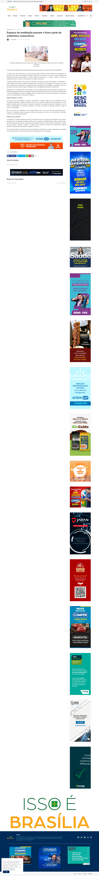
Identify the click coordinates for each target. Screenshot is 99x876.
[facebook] (78, 837)
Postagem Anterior (12, 183)
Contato (85, 873)
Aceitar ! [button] (6, 872)
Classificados (81, 16)
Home (9, 16)
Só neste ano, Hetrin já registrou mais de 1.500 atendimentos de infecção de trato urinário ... (34, 1)
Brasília (15, 16)
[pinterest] (91, 837)
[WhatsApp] (27, 156)
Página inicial (10, 29)
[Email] (32, 156)
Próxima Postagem (61, 183)
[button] (87, 16)
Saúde (52, 16)
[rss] (91, 2)
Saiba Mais (12, 870)
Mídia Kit (90, 873)
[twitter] (89, 2)
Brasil (30, 16)
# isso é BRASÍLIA (18, 29)
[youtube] (85, 2)
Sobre (79, 873)
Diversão (22, 16)
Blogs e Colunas (70, 16)
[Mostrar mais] (35, 156)
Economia (44, 16)
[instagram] (87, 2)
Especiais (59, 16)
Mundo (37, 16)
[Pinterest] (29, 156)
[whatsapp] (82, 2)
